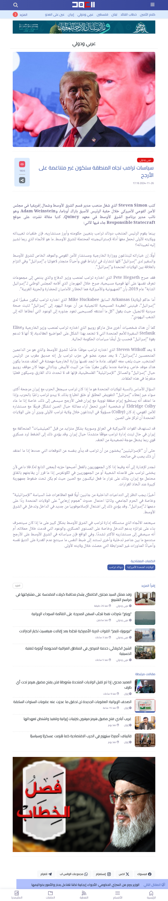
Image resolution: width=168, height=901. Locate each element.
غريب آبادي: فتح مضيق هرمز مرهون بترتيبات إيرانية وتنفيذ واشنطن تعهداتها (78, 718)
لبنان (114, 14)
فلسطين (102, 14)
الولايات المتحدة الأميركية (140, 567)
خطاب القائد (128, 14)
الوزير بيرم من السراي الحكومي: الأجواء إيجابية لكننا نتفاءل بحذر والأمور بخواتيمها (85, 885)
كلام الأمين (147, 14)
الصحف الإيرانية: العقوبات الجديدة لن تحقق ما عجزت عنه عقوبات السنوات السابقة (72, 701)
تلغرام (44, 874)
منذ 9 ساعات (110, 694)
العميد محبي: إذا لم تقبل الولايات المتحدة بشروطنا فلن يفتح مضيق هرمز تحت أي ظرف (74, 684)
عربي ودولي (85, 14)
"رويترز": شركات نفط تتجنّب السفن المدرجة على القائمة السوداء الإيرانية (82, 614)
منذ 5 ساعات (102, 660)
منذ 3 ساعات (102, 637)
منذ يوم (112, 725)
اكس (122, 874)
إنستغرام (101, 874)
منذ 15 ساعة (110, 708)
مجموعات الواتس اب (72, 874)
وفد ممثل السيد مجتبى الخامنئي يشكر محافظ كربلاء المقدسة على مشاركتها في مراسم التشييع (74, 597)
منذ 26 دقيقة (101, 606)
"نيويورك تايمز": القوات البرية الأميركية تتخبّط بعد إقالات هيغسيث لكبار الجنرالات (75, 631)
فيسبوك (142, 874)
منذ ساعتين (102, 620)
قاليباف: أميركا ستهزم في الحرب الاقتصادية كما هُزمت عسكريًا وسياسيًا (81, 736)
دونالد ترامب (116, 567)
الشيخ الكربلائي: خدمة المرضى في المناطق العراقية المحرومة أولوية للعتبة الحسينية (78, 651)
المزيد (23, 14)
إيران (71, 14)
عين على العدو (55, 14)
